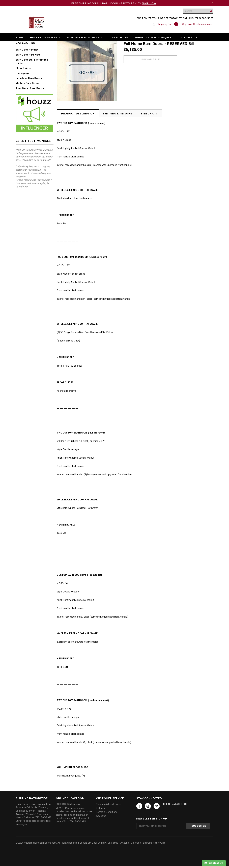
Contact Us (215, 862)
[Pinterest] (157, 806)
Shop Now (149, 3)
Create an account (203, 24)
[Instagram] (148, 806)
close (212, 3)
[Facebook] (139, 806)
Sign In (186, 24)
